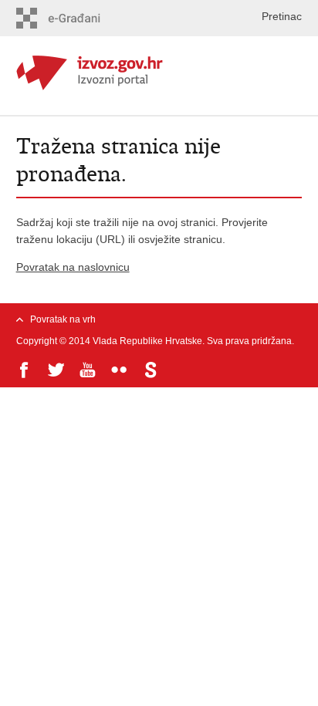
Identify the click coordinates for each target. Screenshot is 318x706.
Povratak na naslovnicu (73, 267)
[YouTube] (88, 370)
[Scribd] (151, 370)
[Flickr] (119, 370)
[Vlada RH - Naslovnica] (159, 70)
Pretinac (282, 16)
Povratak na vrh (63, 319)
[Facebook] (24, 370)
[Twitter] (56, 370)
